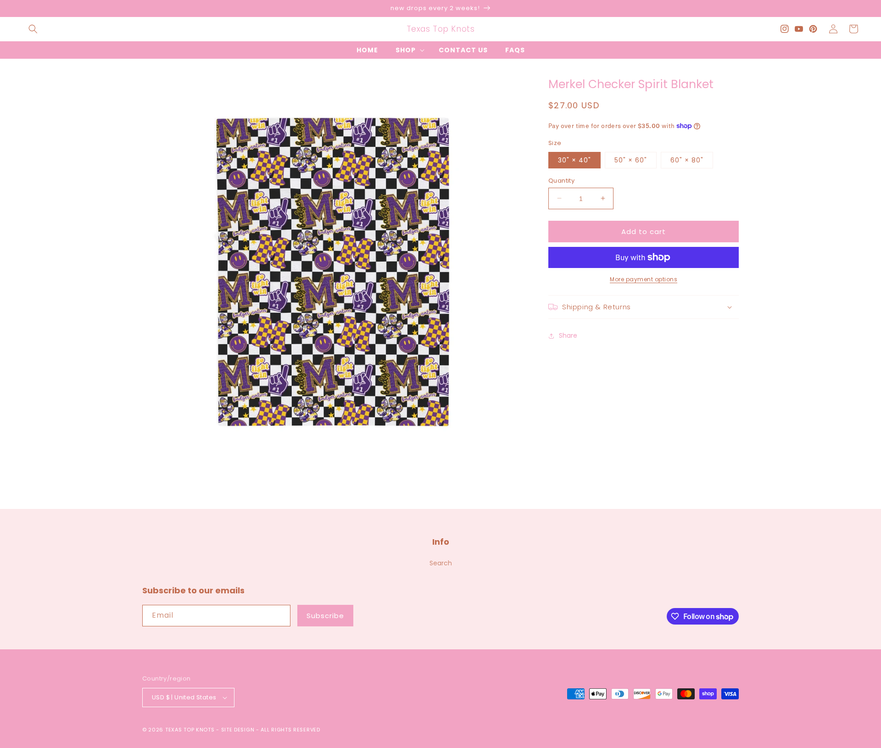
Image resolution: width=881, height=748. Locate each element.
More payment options (643, 279)
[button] (33, 29)
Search (440, 563)
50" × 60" (630, 159)
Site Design (238, 729)
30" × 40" (574, 159)
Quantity (561, 180)
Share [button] (568, 335)
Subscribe (325, 615)
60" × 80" (686, 159)
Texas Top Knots (190, 729)
